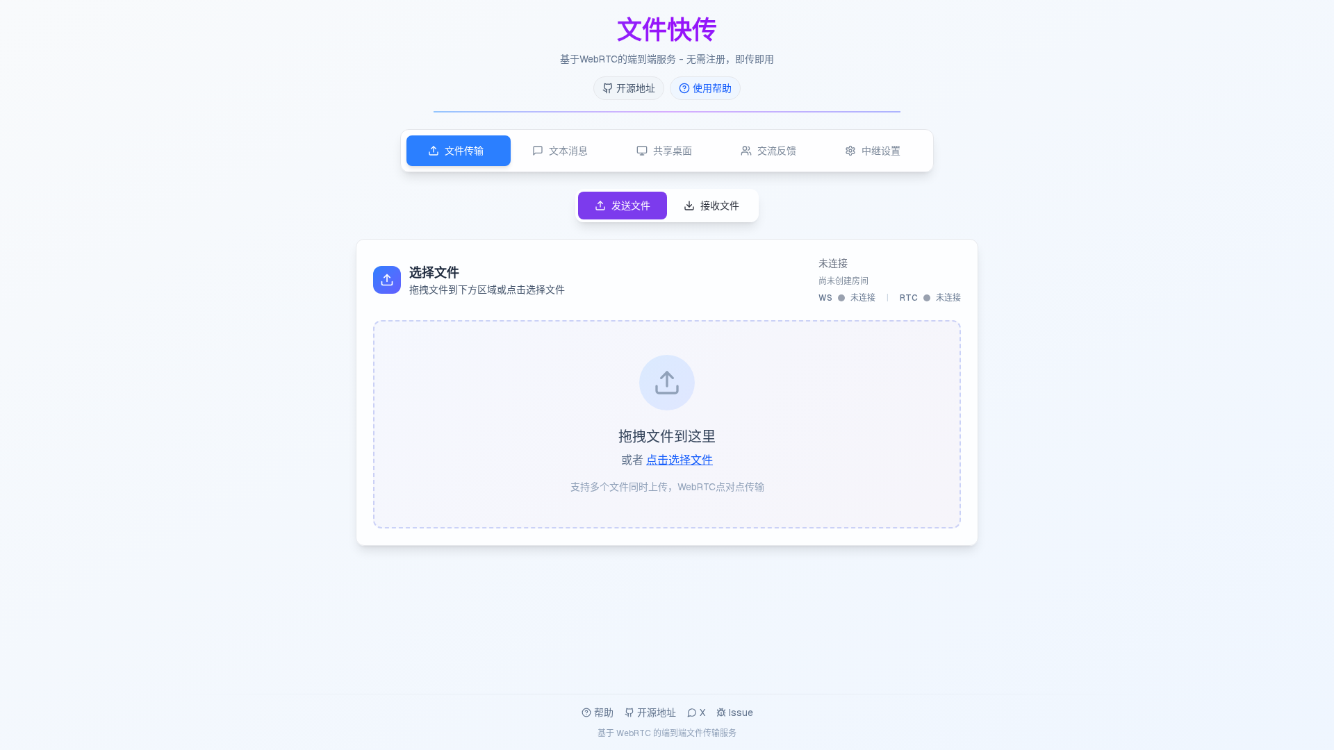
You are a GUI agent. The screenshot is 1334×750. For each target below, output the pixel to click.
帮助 (604, 712)
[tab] (458, 150)
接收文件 (719, 205)
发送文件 (630, 205)
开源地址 (656, 712)
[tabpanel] (667, 367)
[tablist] (667, 150)
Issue (741, 712)
